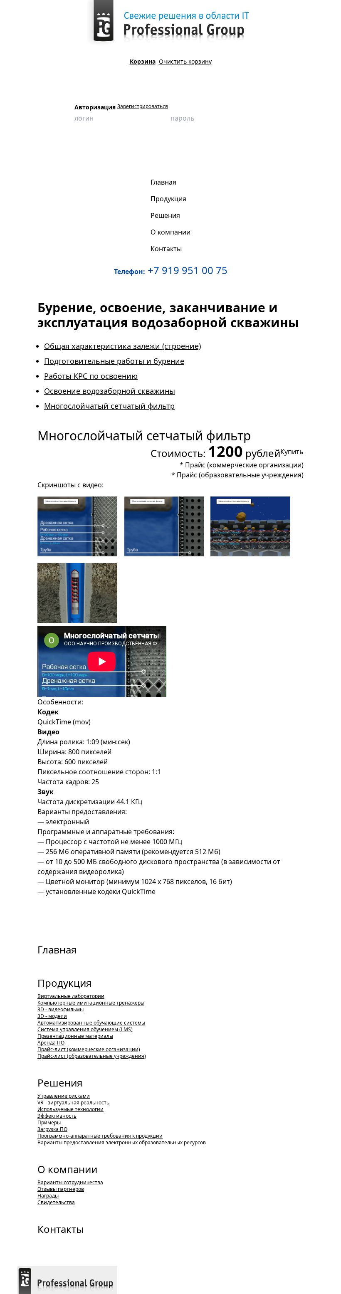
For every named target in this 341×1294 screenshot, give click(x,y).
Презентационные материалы (75, 1036)
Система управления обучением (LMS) (85, 1029)
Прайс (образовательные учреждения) (240, 474)
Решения (59, 1082)
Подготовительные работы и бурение (114, 361)
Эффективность (57, 1115)
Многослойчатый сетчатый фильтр (64, 160)
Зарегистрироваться (142, 106)
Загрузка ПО (52, 1129)
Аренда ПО (50, 1042)
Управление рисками (63, 1095)
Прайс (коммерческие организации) (244, 464)
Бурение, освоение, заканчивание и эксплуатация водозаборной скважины (229, 147)
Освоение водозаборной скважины (109, 391)
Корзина (143, 61)
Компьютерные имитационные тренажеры (90, 1002)
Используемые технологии (70, 1109)
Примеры (49, 1122)
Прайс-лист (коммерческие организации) (88, 1049)
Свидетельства (56, 1202)
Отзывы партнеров (60, 1189)
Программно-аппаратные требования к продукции (100, 1135)
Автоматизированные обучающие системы (91, 1022)
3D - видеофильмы (105, 147)
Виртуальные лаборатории (70, 996)
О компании (67, 1169)
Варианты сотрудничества (70, 1182)
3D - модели (52, 1016)
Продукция (62, 147)
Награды (48, 1195)
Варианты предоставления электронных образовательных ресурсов (121, 1142)
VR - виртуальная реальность (73, 1102)
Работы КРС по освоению (91, 376)
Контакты (60, 1229)
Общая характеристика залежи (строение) (122, 346)
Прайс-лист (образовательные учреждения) (91, 1055)
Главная (57, 949)
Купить (292, 451)
